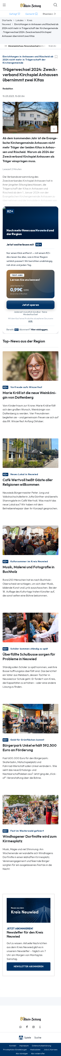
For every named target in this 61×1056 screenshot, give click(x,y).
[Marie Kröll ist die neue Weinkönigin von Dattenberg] (30, 366)
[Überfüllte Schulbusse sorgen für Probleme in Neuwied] (30, 627)
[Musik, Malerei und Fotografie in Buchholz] (30, 540)
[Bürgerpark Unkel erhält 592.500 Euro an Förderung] (30, 718)
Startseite (7, 20)
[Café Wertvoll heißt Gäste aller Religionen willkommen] (30, 453)
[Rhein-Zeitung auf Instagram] (33, 1027)
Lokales (19, 20)
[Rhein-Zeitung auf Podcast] (40, 1027)
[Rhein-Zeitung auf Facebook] (27, 1027)
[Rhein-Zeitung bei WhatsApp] (20, 1027)
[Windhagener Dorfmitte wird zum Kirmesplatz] (30, 809)
